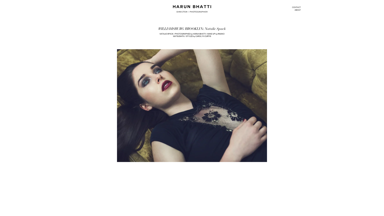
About (298, 10)
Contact (296, 7)
